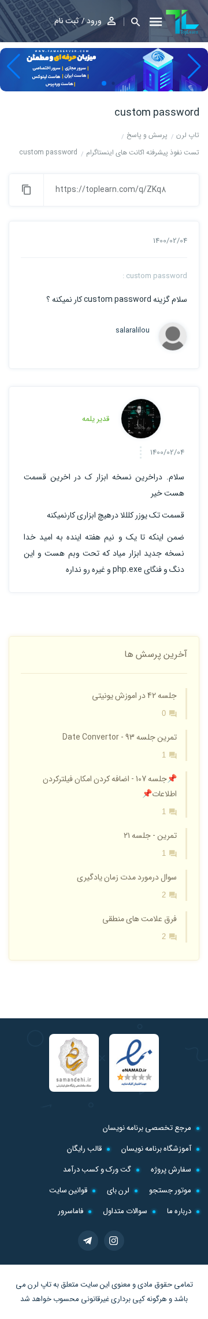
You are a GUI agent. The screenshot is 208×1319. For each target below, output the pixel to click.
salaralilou (133, 331)
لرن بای (118, 1190)
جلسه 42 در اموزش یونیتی (134, 695)
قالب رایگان (84, 1149)
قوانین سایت (68, 1190)
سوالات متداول (125, 1211)
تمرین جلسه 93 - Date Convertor (119, 737)
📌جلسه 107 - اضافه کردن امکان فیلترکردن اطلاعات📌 (110, 786)
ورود (94, 21)
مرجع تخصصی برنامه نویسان (147, 1128)
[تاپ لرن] (182, 22)
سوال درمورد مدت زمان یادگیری (127, 877)
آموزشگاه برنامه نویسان (156, 1149)
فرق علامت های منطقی (139, 918)
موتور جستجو (170, 1190)
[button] (132, 21)
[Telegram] (88, 1241)
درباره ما (179, 1211)
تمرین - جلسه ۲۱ (150, 835)
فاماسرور (70, 1211)
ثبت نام (66, 21)
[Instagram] (114, 1241)
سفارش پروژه (171, 1169)
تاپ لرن (39, 1285)
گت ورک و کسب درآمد (97, 1169)
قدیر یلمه (95, 419)
